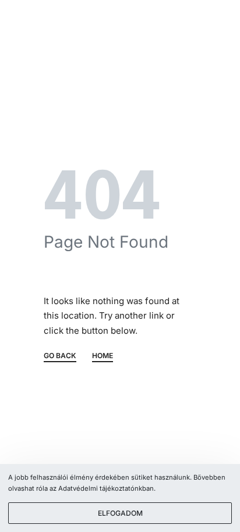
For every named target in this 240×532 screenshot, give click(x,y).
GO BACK (60, 356)
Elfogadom (120, 513)
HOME (102, 356)
